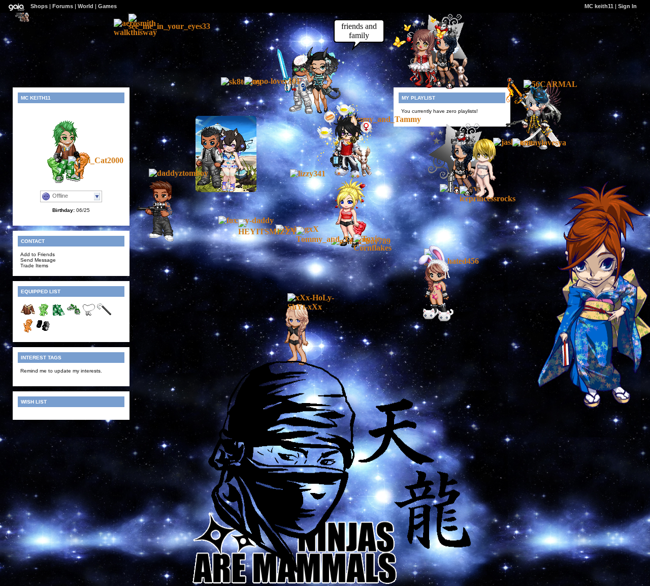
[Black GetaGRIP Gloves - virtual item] (43, 331)
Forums (62, 6)
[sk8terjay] (241, 81)
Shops (39, 6)
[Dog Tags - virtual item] (88, 315)
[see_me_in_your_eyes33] (169, 26)
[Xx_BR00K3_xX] (22, 19)
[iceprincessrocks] (490, 198)
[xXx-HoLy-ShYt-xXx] (317, 306)
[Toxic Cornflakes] (383, 247)
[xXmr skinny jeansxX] (343, 177)
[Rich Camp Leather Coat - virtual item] (28, 315)
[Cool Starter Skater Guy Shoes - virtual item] (73, 315)
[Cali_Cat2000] (95, 160)
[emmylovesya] (539, 142)
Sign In (627, 6)
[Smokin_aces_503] (156, 239)
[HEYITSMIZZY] (268, 231)
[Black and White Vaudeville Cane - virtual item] (104, 315)
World (85, 6)
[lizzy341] (308, 173)
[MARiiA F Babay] (418, 87)
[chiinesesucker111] (432, 318)
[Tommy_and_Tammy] (384, 119)
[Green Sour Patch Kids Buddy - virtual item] (43, 315)
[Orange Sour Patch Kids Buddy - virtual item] (28, 331)
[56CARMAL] (550, 84)
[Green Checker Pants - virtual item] (58, 315)
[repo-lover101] (272, 81)
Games (107, 6)
